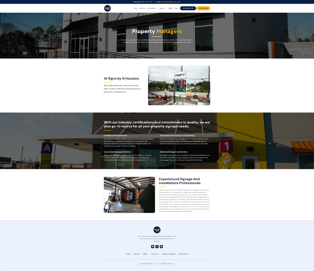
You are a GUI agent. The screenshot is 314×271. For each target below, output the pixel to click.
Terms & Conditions (168, 254)
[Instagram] (157, 246)
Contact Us (155, 254)
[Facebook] (152, 246)
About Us (142, 8)
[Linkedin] (161, 246)
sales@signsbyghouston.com (170, 2)
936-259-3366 (147, 2)
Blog (176, 8)
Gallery (170, 8)
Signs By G (156, 264)
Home (135, 8)
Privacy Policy (183, 254)
